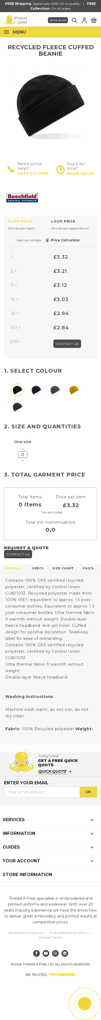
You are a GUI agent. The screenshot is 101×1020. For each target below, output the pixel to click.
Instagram (55, 953)
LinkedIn (64, 953)
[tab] (29, 224)
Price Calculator (65, 240)
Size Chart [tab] (63, 568)
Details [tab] (12, 568)
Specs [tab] (38, 568)
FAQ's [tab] (88, 568)
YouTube (46, 953)
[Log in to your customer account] (84, 20)
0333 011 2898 (33, 173)
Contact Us (67, 344)
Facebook (36, 953)
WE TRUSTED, (50, 974)
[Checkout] (93, 19)
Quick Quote (58, 20)
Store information (27, 874)
